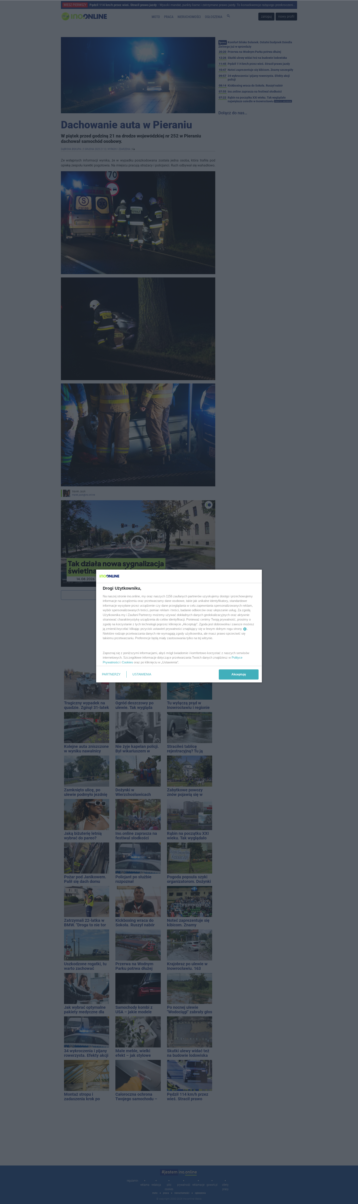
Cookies (127, 662)
